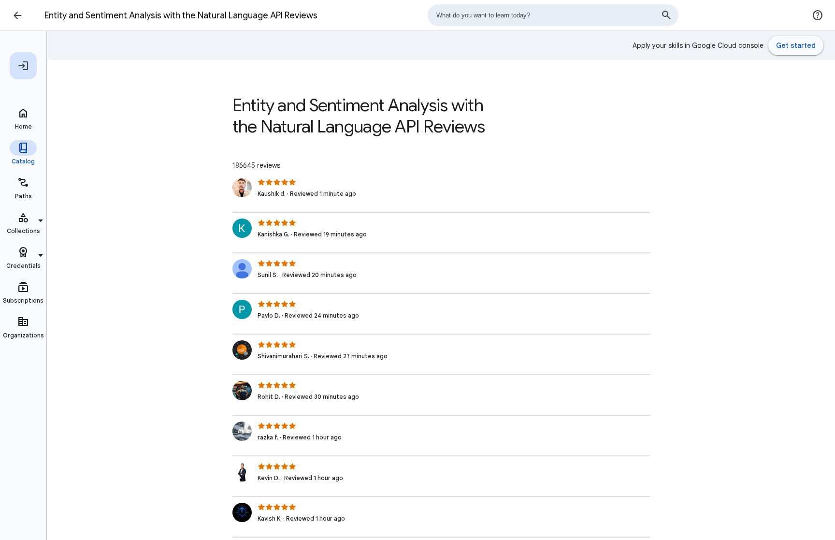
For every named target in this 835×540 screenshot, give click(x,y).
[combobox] (553, 15)
